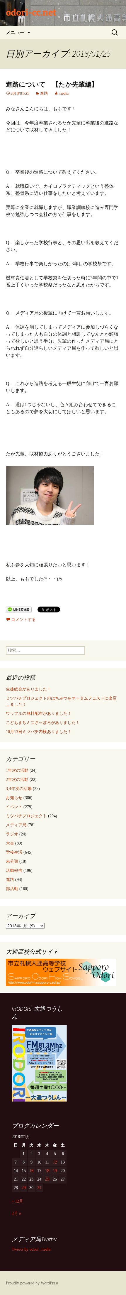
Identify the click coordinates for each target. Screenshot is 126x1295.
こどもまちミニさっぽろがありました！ (43, 722)
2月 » (16, 1213)
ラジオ (12, 834)
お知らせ (14, 798)
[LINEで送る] (19, 609)
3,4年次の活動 (19, 788)
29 (24, 1188)
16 (31, 1171)
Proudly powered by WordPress (32, 1283)
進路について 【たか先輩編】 (52, 84)
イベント (14, 807)
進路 (44, 93)
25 (47, 1179)
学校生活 (14, 852)
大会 (10, 843)
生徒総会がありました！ (28, 689)
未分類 (12, 861)
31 (39, 1188)
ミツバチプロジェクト (26, 816)
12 (55, 1162)
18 (47, 1171)
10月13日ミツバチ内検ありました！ (38, 732)
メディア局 (16, 825)
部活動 (12, 889)
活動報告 (14, 870)
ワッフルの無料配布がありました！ (38, 713)
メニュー (15, 32)
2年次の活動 (17, 779)
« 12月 (17, 1201)
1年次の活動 (17, 770)
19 (55, 1171)
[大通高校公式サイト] (61, 972)
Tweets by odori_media (31, 1249)
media (64, 93)
